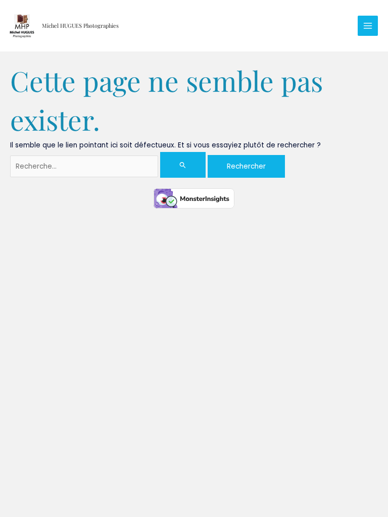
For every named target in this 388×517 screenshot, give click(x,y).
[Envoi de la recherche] (183, 165)
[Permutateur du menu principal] (368, 26)
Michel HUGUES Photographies (80, 25)
